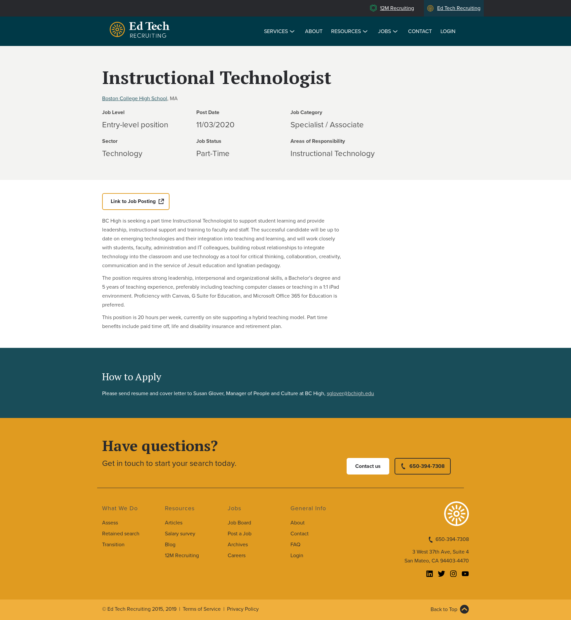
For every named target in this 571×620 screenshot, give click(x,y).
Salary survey (180, 533)
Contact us (368, 466)
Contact (420, 31)
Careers (237, 555)
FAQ (295, 544)
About (314, 31)
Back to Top (444, 609)
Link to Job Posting (133, 201)
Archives (238, 544)
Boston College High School (134, 98)
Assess (110, 522)
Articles (173, 522)
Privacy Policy (243, 609)
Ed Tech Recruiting (458, 8)
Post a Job (239, 533)
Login (447, 31)
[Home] (140, 31)
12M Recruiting (397, 8)
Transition (113, 544)
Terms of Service (202, 609)
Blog (170, 544)
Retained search (120, 533)
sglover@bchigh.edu (350, 393)
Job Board (239, 522)
